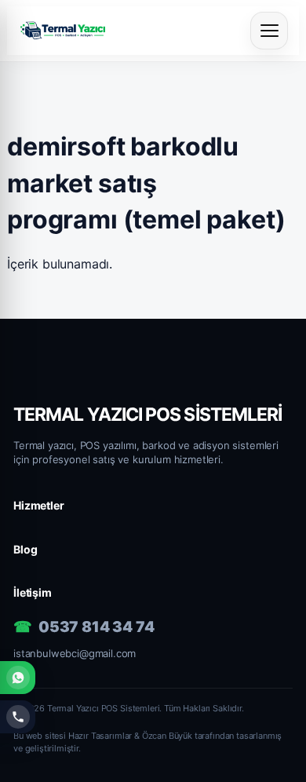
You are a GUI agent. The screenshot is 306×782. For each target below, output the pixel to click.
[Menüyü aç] (269, 30)
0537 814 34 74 (96, 627)
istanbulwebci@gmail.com (74, 653)
